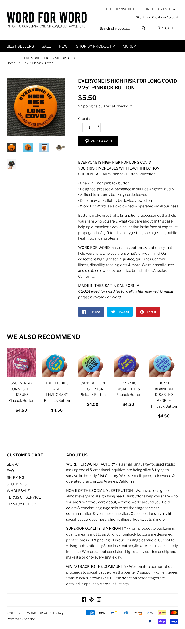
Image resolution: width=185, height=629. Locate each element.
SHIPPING (15, 477)
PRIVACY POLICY (22, 504)
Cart (169, 28)
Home (11, 63)
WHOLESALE (18, 491)
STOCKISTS (17, 484)
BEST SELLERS (20, 46)
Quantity (84, 118)
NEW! (63, 46)
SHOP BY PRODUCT (94, 46)
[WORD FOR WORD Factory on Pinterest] (91, 600)
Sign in (141, 17)
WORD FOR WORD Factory (45, 613)
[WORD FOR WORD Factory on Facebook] (83, 600)
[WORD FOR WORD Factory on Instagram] (99, 600)
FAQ (10, 471)
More (128, 46)
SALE (46, 46)
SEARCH (14, 464)
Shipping (85, 106)
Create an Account (165, 17)
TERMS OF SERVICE (24, 497)
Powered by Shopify (21, 619)
